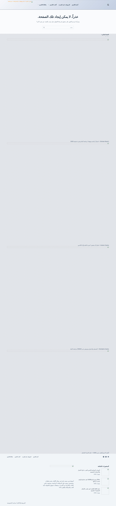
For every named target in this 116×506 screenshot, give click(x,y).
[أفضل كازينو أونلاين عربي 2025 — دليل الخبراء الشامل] (58, 401)
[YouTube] (103, 456)
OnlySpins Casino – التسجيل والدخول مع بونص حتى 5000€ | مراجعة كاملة (89, 349)
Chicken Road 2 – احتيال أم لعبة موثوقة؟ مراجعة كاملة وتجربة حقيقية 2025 (89, 141)
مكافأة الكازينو (42, 5)
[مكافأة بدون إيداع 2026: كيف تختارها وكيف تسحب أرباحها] (105, 481)
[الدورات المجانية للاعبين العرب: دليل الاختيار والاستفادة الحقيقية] (105, 472)
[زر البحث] (44, 27)
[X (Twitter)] (106, 456)
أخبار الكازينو (75, 5)
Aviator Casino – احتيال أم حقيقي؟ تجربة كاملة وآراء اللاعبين (93, 245)
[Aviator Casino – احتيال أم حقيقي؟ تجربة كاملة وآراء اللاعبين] (58, 193)
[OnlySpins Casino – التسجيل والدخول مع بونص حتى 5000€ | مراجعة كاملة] (58, 297)
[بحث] (108, 5)
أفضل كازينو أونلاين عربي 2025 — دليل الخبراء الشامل (95, 453)
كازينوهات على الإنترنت (64, 5)
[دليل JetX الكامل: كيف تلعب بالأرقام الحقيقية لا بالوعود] (105, 491)
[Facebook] (108, 456)
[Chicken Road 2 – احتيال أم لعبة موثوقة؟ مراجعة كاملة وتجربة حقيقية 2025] (58, 89)
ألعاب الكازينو (53, 5)
